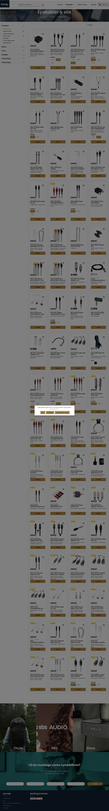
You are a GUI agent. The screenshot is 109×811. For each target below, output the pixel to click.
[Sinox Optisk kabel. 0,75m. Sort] (78, 460)
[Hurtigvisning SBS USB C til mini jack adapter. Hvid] (43, 337)
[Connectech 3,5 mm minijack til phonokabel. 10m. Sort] (58, 383)
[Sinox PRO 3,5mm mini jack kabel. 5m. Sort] (78, 39)
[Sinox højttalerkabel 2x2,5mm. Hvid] (58, 116)
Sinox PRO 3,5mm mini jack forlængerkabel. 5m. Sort (98, 127)
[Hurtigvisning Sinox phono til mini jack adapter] (103, 185)
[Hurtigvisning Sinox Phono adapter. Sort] (103, 228)
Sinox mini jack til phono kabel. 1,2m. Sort (57, 94)
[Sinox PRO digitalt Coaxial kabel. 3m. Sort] (58, 302)
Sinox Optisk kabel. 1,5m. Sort (77, 202)
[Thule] (18, 727)
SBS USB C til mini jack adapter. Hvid (37, 353)
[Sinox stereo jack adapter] (78, 82)
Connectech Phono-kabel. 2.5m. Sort (36, 438)
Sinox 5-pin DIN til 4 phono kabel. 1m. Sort (37, 279)
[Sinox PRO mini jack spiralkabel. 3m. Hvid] (37, 234)
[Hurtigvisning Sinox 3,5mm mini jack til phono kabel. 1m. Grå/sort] (103, 557)
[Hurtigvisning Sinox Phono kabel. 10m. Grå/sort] (83, 337)
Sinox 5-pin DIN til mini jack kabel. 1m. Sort (98, 168)
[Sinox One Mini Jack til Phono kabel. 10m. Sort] (37, 383)
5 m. (53, 63)
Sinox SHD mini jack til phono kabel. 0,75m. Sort (57, 539)
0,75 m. (94, 403)
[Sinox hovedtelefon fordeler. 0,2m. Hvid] (98, 596)
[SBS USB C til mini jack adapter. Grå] (78, 268)
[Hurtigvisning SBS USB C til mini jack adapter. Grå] (83, 262)
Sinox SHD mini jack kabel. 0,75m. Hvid (77, 607)
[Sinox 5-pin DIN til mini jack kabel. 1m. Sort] (98, 156)
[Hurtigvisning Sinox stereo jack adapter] (83, 77)
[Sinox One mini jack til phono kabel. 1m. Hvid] (37, 664)
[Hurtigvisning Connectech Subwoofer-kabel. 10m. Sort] (43, 489)
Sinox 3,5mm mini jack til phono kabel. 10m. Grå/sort (78, 573)
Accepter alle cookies (62, 412)
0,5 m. (73, 684)
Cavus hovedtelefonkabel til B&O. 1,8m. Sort (98, 279)
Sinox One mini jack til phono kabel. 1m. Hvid (37, 675)
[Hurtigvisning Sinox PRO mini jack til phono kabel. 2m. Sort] (63, 33)
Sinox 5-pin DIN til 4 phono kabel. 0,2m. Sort (57, 245)
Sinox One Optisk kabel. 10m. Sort (98, 539)
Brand (4, 47)
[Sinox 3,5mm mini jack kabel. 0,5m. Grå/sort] (58, 562)
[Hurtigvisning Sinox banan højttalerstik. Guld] (63, 489)
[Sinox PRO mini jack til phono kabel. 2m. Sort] (58, 39)
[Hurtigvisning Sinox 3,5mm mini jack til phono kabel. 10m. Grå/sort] (83, 557)
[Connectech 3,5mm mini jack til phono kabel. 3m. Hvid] (58, 460)
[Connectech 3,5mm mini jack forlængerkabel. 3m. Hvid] (37, 460)
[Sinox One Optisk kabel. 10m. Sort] (98, 528)
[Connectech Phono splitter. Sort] (78, 494)
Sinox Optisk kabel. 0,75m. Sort (77, 471)
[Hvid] (92, 363)
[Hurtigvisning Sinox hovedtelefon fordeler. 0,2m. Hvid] (103, 591)
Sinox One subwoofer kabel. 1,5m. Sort (57, 641)
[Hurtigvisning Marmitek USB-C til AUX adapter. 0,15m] (63, 337)
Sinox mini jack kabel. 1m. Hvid (57, 607)
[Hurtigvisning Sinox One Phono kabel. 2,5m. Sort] (83, 377)
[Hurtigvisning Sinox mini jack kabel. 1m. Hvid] (63, 591)
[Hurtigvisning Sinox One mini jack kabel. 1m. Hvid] (83, 624)
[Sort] (95, 363)
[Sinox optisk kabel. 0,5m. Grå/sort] (78, 664)
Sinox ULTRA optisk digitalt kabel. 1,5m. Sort (36, 168)
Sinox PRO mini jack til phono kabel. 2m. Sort (57, 50)
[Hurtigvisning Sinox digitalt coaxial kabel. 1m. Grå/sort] (103, 658)
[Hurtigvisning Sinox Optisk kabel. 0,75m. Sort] (83, 455)
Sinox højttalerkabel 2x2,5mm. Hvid (56, 127)
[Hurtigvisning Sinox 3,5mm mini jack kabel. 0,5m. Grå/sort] (63, 557)
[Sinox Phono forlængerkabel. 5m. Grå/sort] (37, 596)
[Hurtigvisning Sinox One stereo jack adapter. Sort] (83, 523)
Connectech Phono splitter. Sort (77, 505)
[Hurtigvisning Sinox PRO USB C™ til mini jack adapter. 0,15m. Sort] (43, 77)
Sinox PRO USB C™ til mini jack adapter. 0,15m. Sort (36, 94)
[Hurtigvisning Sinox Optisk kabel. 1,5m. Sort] (83, 185)
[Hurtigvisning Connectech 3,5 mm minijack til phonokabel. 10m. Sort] (63, 377)
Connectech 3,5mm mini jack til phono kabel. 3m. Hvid (56, 471)
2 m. (78, 59)
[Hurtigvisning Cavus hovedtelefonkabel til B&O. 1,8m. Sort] (103, 262)
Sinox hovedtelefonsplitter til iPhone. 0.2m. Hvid (37, 641)
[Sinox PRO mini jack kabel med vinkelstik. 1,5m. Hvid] (78, 156)
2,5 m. (73, 403)
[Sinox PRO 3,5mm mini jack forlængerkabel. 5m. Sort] (98, 116)
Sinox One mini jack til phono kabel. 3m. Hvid (57, 675)
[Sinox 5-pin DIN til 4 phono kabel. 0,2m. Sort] (58, 234)
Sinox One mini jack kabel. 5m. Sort (36, 573)
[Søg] (43, 4)
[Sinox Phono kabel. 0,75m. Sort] (98, 383)
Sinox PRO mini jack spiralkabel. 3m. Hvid (36, 245)
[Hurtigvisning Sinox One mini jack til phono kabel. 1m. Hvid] (43, 658)
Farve (4, 51)
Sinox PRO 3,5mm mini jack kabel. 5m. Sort (78, 50)
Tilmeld (95, 784)
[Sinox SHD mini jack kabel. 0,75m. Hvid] (78, 596)
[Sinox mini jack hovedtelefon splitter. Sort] (37, 39)
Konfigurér (50, 412)
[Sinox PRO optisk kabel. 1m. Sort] (37, 190)
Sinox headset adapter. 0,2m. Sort (98, 94)
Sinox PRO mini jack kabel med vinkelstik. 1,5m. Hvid (77, 168)
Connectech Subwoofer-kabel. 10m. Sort (37, 505)
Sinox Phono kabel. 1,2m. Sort (77, 127)
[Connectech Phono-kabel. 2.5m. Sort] (37, 426)
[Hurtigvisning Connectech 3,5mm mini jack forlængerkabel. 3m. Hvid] (43, 455)
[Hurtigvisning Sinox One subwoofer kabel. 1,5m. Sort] (63, 624)
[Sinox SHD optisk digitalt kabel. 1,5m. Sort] (37, 528)
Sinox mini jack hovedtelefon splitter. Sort (37, 50)
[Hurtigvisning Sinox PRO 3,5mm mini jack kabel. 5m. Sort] (83, 33)
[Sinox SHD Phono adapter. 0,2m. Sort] (98, 494)
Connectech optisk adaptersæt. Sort (97, 471)
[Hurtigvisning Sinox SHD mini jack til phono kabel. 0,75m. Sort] (63, 523)
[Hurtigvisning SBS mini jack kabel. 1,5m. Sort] (83, 296)
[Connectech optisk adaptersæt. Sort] (98, 460)
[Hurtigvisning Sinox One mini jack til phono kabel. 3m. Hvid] (63, 658)
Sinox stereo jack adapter (76, 94)
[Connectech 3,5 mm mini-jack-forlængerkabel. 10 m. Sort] (78, 426)
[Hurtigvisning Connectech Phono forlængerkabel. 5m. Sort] (63, 421)
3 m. (38, 137)
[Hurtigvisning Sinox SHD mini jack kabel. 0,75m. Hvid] (83, 591)
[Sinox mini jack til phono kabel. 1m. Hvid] (37, 302)
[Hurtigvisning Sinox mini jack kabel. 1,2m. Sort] (43, 111)
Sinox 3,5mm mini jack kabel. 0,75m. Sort (98, 438)
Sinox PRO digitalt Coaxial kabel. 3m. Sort (57, 313)
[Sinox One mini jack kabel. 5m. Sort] (37, 562)
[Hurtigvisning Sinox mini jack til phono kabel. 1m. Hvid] (43, 296)
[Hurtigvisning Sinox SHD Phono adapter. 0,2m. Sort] (103, 489)
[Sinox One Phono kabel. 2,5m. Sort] (78, 383)
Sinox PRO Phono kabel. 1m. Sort (98, 50)
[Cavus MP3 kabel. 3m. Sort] (98, 342)
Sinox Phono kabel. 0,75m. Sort (97, 394)
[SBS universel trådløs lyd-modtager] (98, 302)
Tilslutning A (6, 58)
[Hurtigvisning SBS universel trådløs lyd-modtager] (103, 296)
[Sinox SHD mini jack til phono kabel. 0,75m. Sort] (58, 528)
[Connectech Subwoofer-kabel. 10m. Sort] (37, 494)
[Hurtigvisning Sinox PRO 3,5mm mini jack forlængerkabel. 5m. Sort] (103, 111)
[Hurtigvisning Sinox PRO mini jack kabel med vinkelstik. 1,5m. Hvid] (83, 151)
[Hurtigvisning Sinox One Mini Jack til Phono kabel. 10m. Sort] (43, 377)
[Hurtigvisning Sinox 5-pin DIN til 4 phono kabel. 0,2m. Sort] (63, 228)
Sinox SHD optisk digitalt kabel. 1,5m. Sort (36, 539)
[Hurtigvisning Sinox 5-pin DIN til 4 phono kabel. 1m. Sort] (43, 262)
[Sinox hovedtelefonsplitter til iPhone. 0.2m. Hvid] (37, 630)
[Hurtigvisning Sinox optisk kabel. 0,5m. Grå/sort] (83, 658)
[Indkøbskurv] (103, 4)
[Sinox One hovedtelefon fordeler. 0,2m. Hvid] (98, 630)
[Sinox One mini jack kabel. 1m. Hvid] (78, 630)
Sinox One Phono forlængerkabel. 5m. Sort (56, 202)
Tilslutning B (6, 62)
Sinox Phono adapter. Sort (98, 245)
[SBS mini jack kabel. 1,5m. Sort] (78, 302)
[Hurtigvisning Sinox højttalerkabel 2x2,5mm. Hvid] (63, 111)
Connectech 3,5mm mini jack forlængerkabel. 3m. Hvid (36, 471)
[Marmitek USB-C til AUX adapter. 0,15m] (58, 342)
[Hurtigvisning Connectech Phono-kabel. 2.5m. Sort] (43, 421)
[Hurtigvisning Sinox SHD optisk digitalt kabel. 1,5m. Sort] (43, 523)
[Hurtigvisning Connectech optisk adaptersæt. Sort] (103, 455)
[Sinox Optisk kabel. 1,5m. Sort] (78, 190)
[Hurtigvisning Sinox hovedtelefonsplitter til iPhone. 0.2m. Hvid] (43, 624)
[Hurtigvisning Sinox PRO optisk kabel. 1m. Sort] (43, 185)
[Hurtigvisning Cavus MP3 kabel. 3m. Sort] (103, 337)
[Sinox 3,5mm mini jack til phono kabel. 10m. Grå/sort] (78, 562)
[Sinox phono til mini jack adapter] (98, 190)
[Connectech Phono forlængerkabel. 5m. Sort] (58, 426)
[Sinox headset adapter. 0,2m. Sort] (98, 82)
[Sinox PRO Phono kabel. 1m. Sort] (98, 39)
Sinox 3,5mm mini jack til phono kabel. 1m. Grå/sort (98, 573)
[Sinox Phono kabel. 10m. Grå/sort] (78, 342)
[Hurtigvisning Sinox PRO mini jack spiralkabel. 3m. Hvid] (43, 228)
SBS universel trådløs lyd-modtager (97, 313)
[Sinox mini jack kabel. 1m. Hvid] (58, 596)
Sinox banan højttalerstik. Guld (56, 505)
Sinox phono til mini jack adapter (97, 202)
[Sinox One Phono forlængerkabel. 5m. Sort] (58, 190)
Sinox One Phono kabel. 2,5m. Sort (78, 394)
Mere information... (54, 409)
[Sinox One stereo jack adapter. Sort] (78, 528)
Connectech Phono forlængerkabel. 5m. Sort (56, 438)
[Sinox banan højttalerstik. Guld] (58, 494)
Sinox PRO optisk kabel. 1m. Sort (37, 202)
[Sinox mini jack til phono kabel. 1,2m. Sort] (58, 82)
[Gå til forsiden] (4, 3)
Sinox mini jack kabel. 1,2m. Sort (37, 127)
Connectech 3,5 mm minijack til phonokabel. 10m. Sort (57, 394)
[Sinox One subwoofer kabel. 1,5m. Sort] (58, 630)
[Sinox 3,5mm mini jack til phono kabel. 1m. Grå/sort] (98, 562)
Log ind (38, 67)
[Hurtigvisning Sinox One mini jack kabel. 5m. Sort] (43, 557)
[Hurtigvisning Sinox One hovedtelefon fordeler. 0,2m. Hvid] (103, 624)
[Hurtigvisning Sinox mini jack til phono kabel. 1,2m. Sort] (63, 77)
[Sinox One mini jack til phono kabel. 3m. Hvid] (58, 664)
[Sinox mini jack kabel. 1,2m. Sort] (37, 116)
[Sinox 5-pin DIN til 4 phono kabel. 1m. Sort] (37, 268)
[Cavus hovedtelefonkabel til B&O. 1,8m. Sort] (98, 268)
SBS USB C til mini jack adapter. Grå (78, 279)
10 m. (32, 407)
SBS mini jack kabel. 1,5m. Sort (77, 313)
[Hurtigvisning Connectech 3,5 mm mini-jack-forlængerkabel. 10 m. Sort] (83, 421)
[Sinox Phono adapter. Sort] (98, 234)
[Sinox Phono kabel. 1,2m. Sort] (78, 116)
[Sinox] (91, 727)
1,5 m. (73, 211)
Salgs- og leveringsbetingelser (12, 803)
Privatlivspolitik (7, 805)
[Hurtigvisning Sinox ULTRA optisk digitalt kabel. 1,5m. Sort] (43, 151)
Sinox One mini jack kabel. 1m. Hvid (77, 641)
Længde (5, 55)
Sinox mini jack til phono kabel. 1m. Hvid (37, 313)
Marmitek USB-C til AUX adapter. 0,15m (57, 353)
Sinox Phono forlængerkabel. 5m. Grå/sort (36, 607)
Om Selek (6, 808)
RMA (4, 801)
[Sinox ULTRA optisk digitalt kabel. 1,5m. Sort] (37, 156)
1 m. (53, 59)
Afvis (42, 412)
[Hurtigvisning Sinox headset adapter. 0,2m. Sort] (103, 77)
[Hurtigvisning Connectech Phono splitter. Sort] (83, 489)
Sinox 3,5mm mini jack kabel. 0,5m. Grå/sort (57, 573)
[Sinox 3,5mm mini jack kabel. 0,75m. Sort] (98, 426)
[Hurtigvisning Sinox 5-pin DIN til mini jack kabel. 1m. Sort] (103, 151)
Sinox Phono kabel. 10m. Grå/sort (78, 353)
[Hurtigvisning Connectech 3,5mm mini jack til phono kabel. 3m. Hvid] (63, 455)
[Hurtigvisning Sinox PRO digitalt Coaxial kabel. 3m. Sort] (63, 296)
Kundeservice (7, 798)
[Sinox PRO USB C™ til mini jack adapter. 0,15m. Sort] (37, 82)
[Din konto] (107, 4)
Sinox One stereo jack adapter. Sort (78, 539)
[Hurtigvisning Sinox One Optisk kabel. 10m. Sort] (103, 523)
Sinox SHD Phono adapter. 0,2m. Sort (97, 505)
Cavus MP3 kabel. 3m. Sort (98, 353)
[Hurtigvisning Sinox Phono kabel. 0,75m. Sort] (103, 377)
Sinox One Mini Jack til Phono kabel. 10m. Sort (37, 394)
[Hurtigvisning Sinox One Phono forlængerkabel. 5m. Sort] (63, 185)
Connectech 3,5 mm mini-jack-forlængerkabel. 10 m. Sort (77, 438)
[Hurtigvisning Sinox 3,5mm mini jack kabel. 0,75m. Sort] (103, 421)
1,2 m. (58, 59)
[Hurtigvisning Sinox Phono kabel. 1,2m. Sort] (83, 111)
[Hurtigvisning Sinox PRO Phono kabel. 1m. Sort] (103, 33)
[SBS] (54, 727)
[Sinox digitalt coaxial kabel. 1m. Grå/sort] (98, 664)
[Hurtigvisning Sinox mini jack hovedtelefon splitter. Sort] (43, 33)
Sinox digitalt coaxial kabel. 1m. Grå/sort (97, 675)
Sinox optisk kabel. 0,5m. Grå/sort (77, 675)
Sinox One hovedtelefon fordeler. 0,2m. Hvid (98, 641)
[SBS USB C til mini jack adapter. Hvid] (37, 342)
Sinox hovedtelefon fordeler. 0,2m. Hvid (97, 607)
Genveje (7, 793)
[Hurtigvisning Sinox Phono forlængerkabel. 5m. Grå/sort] (43, 591)
